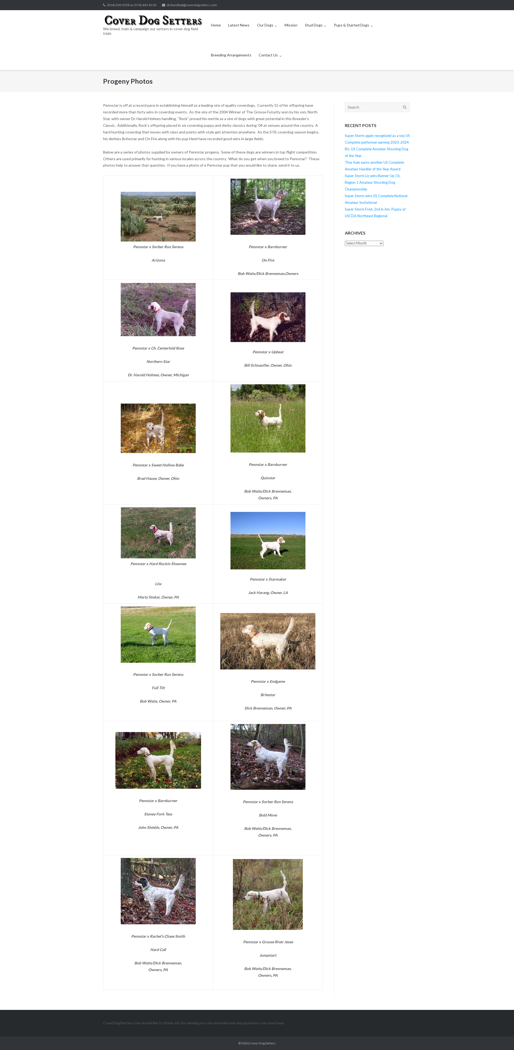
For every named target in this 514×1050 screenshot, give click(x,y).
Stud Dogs (314, 25)
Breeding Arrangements (231, 55)
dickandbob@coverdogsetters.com (192, 5)
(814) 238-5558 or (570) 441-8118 (131, 5)
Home (216, 25)
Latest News (239, 25)
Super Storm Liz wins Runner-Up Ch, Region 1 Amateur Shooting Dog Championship (372, 182)
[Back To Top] (500, 1037)
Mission (291, 25)
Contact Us (268, 55)
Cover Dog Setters (263, 1043)
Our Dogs (265, 25)
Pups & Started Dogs (351, 25)
